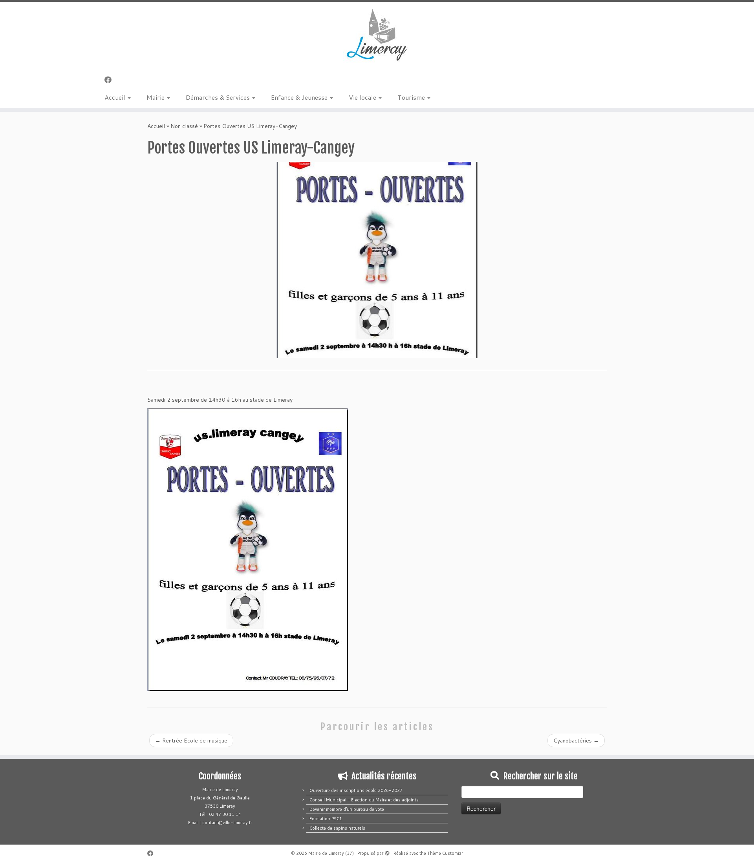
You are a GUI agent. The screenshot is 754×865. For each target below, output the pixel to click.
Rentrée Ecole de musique (191, 740)
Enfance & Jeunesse (300, 97)
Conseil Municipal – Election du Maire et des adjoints (364, 800)
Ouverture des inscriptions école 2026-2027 (356, 790)
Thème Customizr (445, 853)
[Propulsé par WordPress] (387, 851)
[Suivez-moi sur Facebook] (110, 80)
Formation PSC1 (325, 819)
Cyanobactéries (576, 740)
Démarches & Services (218, 97)
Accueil (115, 97)
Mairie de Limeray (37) (331, 853)
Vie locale (363, 97)
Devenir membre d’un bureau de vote (346, 809)
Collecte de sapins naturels (337, 828)
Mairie (156, 97)
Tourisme (411, 97)
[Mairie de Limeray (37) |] (377, 35)
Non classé (184, 126)
